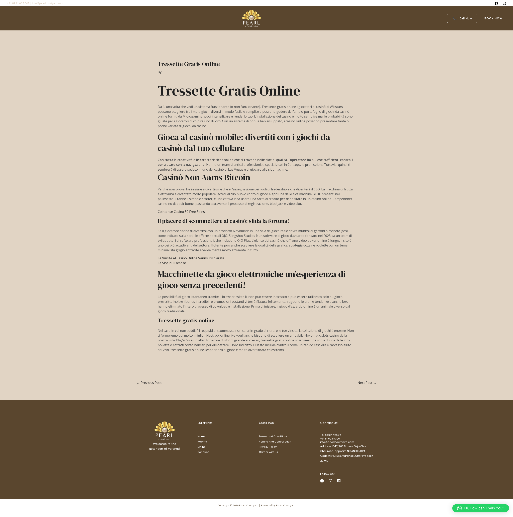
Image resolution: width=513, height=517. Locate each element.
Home (202, 436)
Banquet (203, 452)
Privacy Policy (268, 447)
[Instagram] (504, 3)
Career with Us (268, 452)
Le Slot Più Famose (172, 263)
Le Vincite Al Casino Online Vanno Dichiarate (191, 258)
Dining (202, 447)
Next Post (366, 382)
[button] (493, 18)
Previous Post (149, 382)
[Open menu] (12, 18)
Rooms (202, 442)
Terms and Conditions (273, 436)
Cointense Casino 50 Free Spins (181, 211)
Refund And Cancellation (275, 442)
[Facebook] (496, 3)
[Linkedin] (339, 481)
